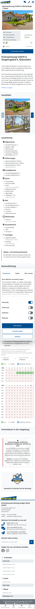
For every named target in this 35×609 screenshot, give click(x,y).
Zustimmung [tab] (6, 273)
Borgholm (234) (7, 593)
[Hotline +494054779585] (29, 2)
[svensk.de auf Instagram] (7, 550)
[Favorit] (31, 43)
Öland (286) (6, 585)
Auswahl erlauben (17, 331)
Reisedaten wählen (18, 51)
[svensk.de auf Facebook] (3, 550)
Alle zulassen (17, 325)
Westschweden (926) (8, 574)
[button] (33, 2)
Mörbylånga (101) (8, 596)
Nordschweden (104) (8, 568)
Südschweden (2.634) (9, 571)
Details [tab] (17, 273)
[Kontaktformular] (25, 2)
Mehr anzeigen (7, 88)
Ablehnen (17, 336)
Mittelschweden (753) (9, 564)
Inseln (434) (6, 561)
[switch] (30, 307)
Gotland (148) (6, 582)
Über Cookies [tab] (29, 273)
